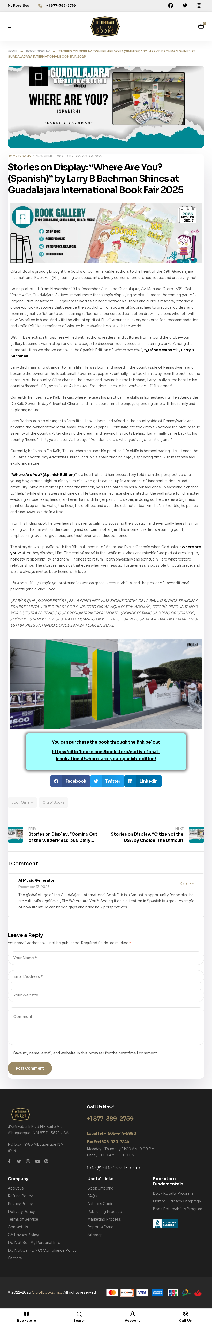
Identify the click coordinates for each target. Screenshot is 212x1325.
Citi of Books (53, 802)
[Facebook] (170, 6)
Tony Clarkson (88, 156)
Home (12, 51)
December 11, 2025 (50, 156)
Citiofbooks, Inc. (47, 1292)
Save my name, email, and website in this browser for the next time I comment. (85, 1053)
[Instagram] (199, 6)
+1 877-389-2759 (61, 5)
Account (132, 1320)
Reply (189, 884)
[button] (70, 781)
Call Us (185, 1320)
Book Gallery (22, 802)
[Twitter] (185, 6)
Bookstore (26, 1320)
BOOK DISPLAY (38, 51)
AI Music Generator (36, 880)
